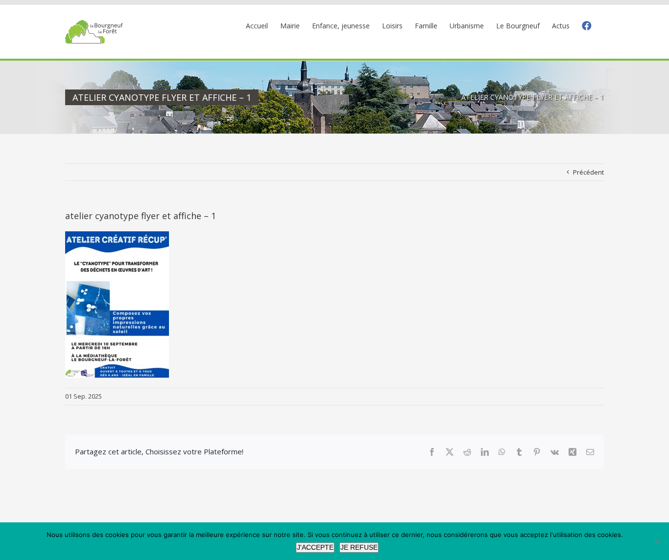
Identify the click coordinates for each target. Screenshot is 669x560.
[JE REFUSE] (657, 541)
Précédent (588, 172)
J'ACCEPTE (315, 547)
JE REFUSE (359, 547)
